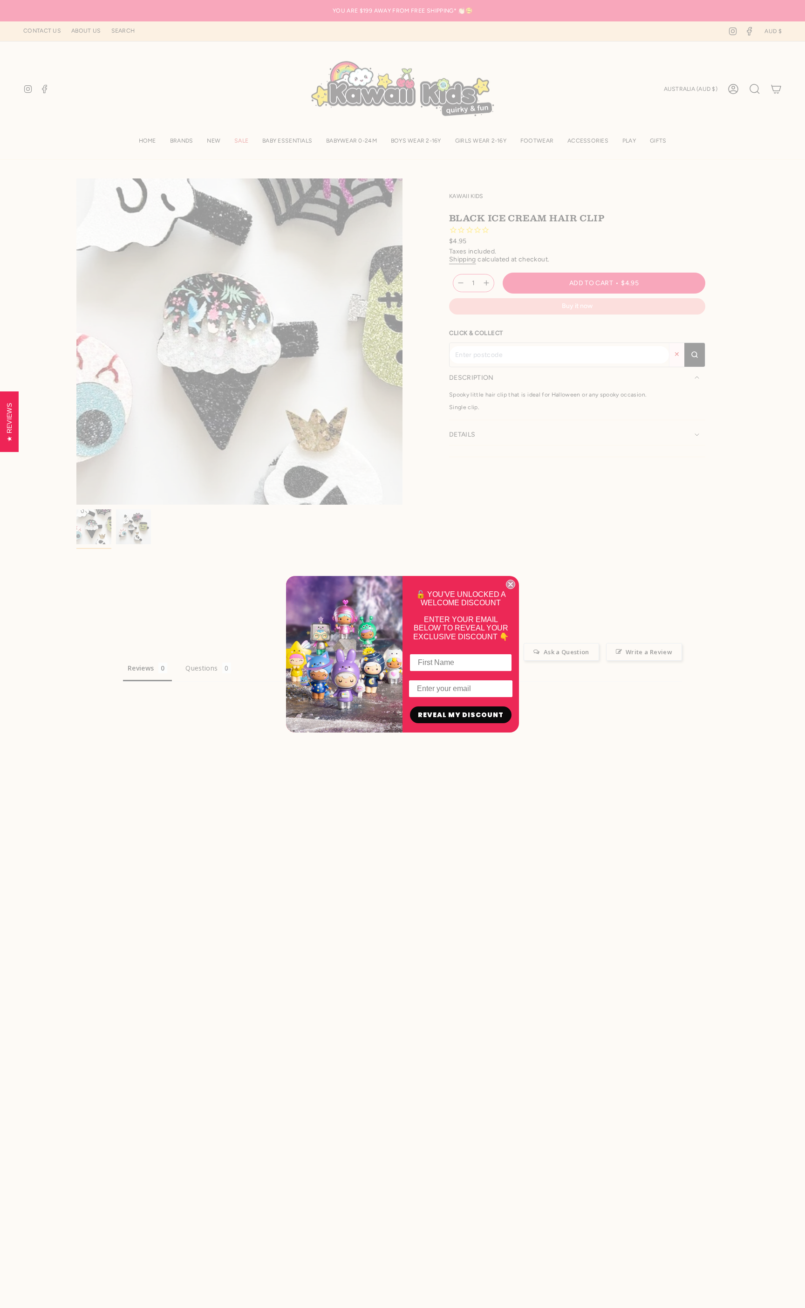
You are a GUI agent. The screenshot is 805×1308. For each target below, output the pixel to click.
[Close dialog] (510, 584)
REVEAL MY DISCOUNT (461, 714)
